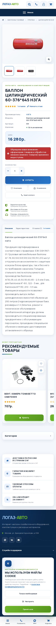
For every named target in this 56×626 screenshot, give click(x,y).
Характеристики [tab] (22, 228)
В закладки (18, 188)
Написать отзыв (36, 106)
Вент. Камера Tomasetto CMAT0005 (20, 395)
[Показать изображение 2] (20, 71)
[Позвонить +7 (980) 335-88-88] (36, 4)
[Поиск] (29, 4)
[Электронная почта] (19, 540)
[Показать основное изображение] (9, 71)
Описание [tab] (9, 228)
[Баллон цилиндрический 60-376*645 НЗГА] (28, 44)
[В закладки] (41, 363)
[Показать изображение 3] (31, 71)
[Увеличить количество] (21, 171)
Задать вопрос (29, 195)
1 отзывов (21, 106)
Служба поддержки (12, 550)
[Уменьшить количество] (8, 171)
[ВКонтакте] (12, 540)
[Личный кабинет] (43, 4)
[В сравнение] (41, 370)
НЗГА (28, 114)
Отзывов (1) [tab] (41, 228)
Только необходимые (28, 594)
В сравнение (41, 188)
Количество (10, 165)
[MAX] (5, 540)
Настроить (29, 601)
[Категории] (51, 4)
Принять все (28, 609)
